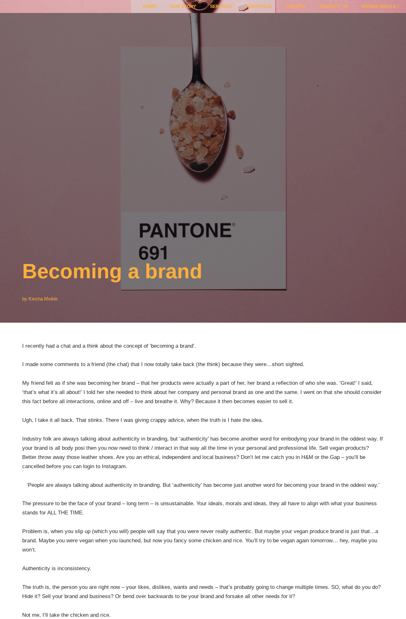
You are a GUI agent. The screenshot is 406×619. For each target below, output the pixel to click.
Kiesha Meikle (43, 298)
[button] (399, 6)
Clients (295, 6)
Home (149, 6)
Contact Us (333, 6)
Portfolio (259, 6)
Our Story (183, 6)
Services (221, 6)
